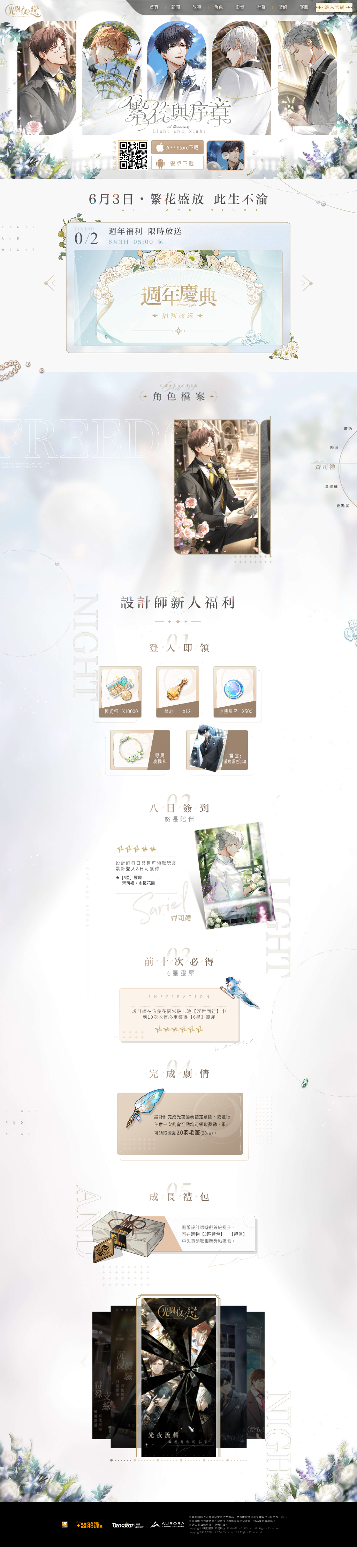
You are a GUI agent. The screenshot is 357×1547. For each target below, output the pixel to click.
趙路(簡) (222, 539)
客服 (304, 6)
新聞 (175, 6)
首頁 (154, 6)
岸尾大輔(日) (244, 539)
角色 (218, 6)
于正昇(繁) (202, 539)
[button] (50, 283)
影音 (239, 6)
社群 (261, 6)
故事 (197, 6)
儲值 (282, 6)
